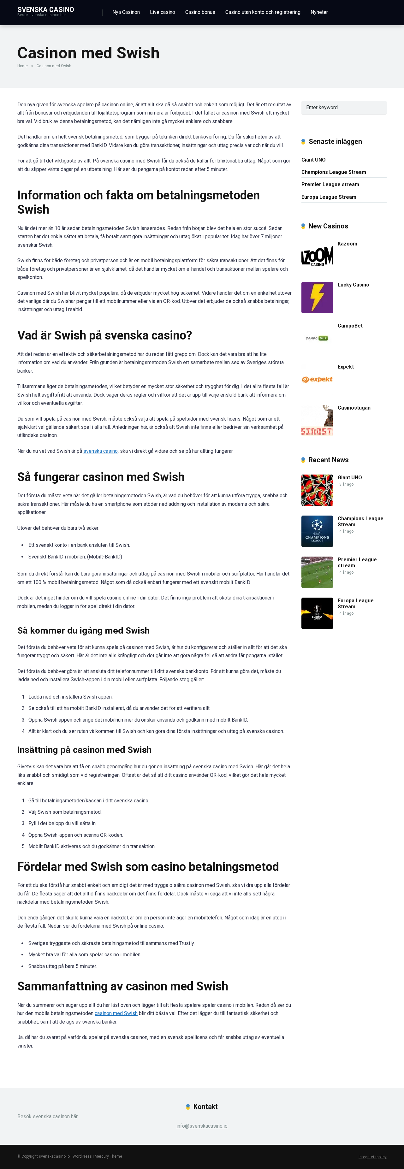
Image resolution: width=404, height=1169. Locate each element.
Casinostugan (354, 408)
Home (22, 66)
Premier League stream (330, 184)
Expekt (346, 367)
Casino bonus (200, 12)
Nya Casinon (126, 12)
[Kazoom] (317, 270)
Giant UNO (313, 160)
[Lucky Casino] (317, 312)
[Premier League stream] (317, 586)
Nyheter (319, 12)
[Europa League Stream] (317, 627)
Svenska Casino (45, 9)
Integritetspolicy (373, 1157)
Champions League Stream (333, 172)
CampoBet (350, 326)
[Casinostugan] (317, 435)
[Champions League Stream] (317, 545)
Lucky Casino (353, 285)
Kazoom (347, 244)
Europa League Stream (328, 197)
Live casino (162, 12)
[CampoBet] (317, 353)
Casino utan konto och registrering (262, 12)
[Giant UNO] (317, 504)
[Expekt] (317, 394)
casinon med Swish (116, 1013)
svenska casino (100, 451)
